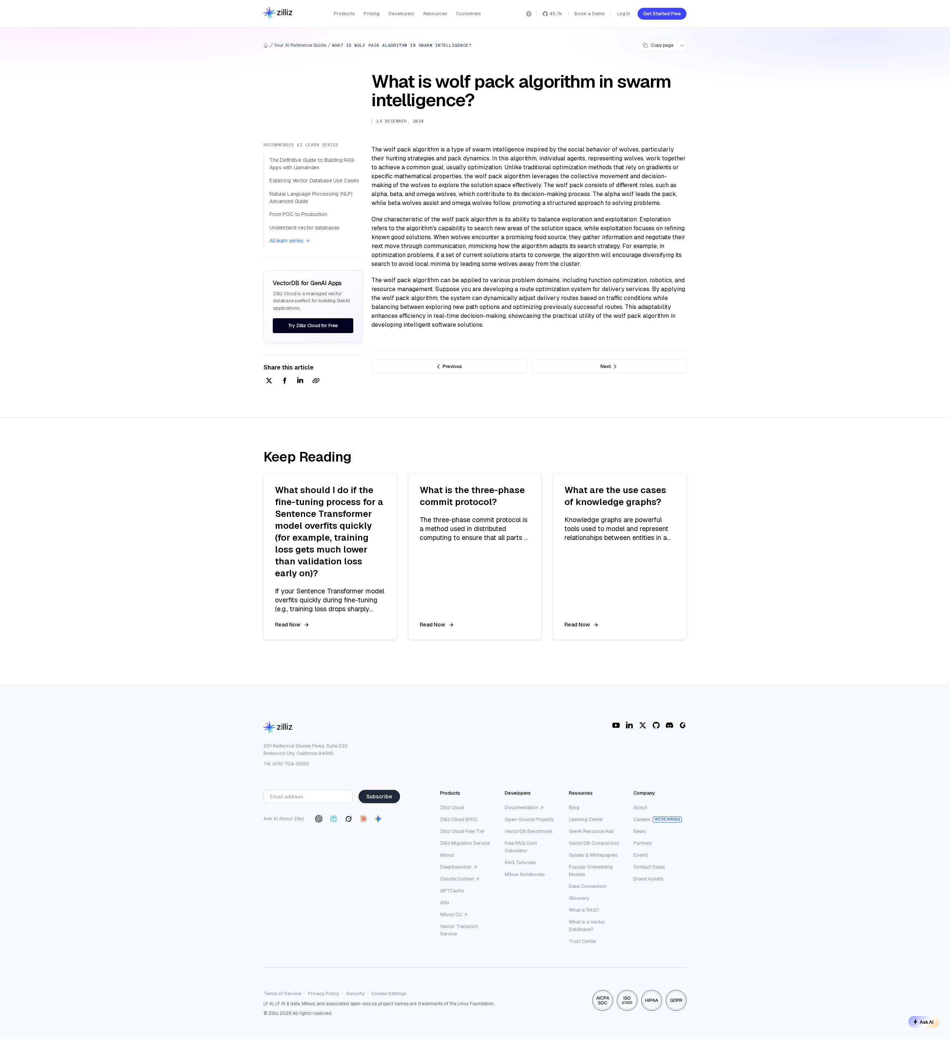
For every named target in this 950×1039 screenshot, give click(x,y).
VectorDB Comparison (594, 843)
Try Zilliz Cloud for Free (313, 325)
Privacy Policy (323, 993)
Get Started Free (662, 13)
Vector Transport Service (459, 930)
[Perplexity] (333, 819)
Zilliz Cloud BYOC (459, 819)
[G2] (683, 725)
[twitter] (269, 381)
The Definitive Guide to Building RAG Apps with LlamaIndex (311, 164)
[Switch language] (529, 14)
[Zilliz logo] (277, 13)
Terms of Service (282, 993)
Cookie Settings (389, 993)
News (639, 831)
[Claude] (363, 819)
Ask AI (927, 1022)
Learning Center (586, 819)
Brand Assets (648, 879)
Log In (623, 13)
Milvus (447, 855)
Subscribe (379, 796)
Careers (642, 819)
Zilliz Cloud (452, 807)
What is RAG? (584, 910)
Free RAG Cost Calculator (521, 847)
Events (640, 855)
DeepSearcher (456, 867)
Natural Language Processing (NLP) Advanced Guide (310, 197)
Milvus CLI (451, 914)
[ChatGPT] (318, 819)
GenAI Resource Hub (591, 831)
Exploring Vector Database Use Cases (314, 180)
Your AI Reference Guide (300, 45)
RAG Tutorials (520, 862)
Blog (574, 807)
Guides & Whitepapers (593, 855)
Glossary (579, 898)
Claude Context (457, 879)
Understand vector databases (304, 227)
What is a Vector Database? (587, 925)
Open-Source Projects (529, 819)
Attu (444, 902)
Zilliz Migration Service (465, 843)
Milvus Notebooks (525, 874)
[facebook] (284, 381)
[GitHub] (656, 725)
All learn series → (289, 240)
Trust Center (582, 941)
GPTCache (452, 890)
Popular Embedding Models (591, 870)
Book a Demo (589, 13)
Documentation (521, 807)
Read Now (288, 624)
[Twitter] (642, 725)
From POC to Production (298, 214)
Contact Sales (649, 867)
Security (355, 993)
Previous (452, 366)
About (640, 807)
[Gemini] (378, 819)
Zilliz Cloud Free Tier (462, 831)
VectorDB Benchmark (529, 831)
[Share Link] (315, 381)
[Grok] (348, 819)
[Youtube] (616, 725)
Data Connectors (587, 886)
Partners (642, 843)
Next (605, 366)
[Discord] (669, 725)
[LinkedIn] (629, 725)
